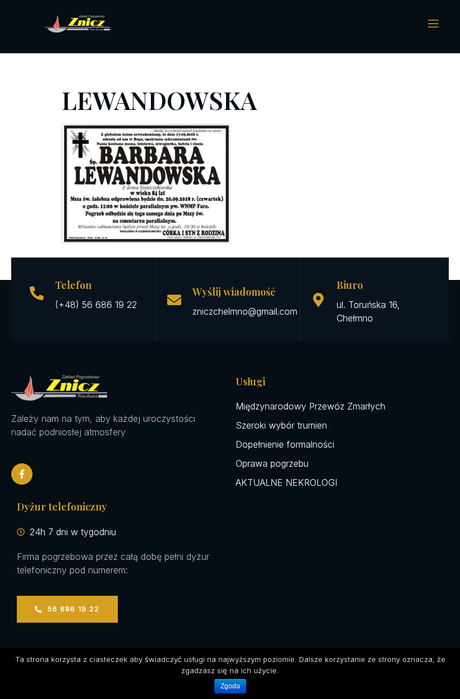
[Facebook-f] (22, 474)
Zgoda (230, 686)
